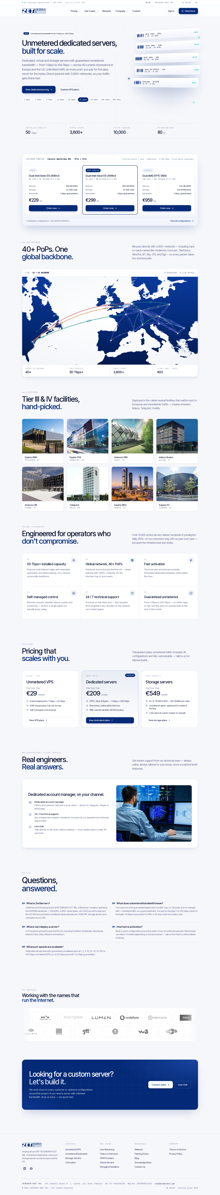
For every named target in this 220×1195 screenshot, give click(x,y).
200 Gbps (117, 100)
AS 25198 (186, 2)
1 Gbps (27, 100)
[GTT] (56, 1031)
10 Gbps (60, 100)
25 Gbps (83, 100)
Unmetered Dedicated (76, 1154)
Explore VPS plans (70, 89)
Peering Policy (142, 1154)
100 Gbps (105, 100)
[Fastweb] (107, 1017)
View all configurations (180, 221)
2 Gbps (38, 100)
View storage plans (157, 720)
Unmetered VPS (73, 1149)
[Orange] (28, 1031)
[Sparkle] (51, 1017)
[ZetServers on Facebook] (31, 1168)
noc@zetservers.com (165, 1183)
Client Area (190, 11)
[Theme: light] (196, 2)
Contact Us (140, 1167)
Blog (137, 1158)
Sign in (171, 11)
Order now (51, 208)
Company (120, 11)
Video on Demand (109, 1154)
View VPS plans (36, 720)
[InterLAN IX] (79, 1017)
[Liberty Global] (84, 1031)
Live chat (182, 1084)
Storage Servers (73, 1158)
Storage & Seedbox (109, 1167)
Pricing (74, 11)
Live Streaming (107, 1149)
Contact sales (159, 1084)
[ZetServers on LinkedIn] (24, 1168)
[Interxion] (197, 1031)
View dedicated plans (99, 720)
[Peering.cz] (169, 1031)
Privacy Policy (175, 1154)
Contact (136, 11)
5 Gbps (49, 100)
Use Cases (89, 11)
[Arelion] (23, 1017)
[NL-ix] (140, 1031)
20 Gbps (72, 100)
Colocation (70, 1162)
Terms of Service (177, 1149)
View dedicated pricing (37, 89)
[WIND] (112, 1031)
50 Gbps (94, 100)
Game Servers (107, 1162)
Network (106, 11)
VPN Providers (107, 1158)
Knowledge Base (143, 1162)
